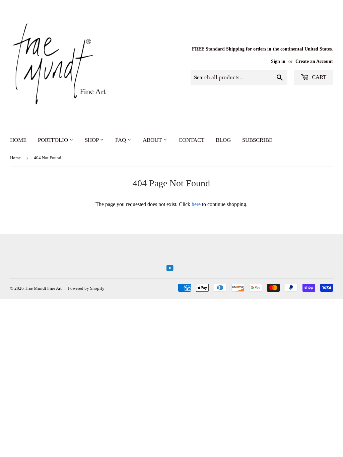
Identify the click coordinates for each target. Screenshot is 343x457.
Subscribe (257, 140)
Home (18, 140)
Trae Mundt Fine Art (43, 288)
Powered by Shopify (86, 288)
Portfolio (53, 140)
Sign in (278, 61)
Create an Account (314, 61)
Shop (92, 140)
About (153, 140)
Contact (191, 140)
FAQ (121, 140)
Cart (318, 77)
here (196, 204)
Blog (223, 140)
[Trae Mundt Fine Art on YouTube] (170, 269)
